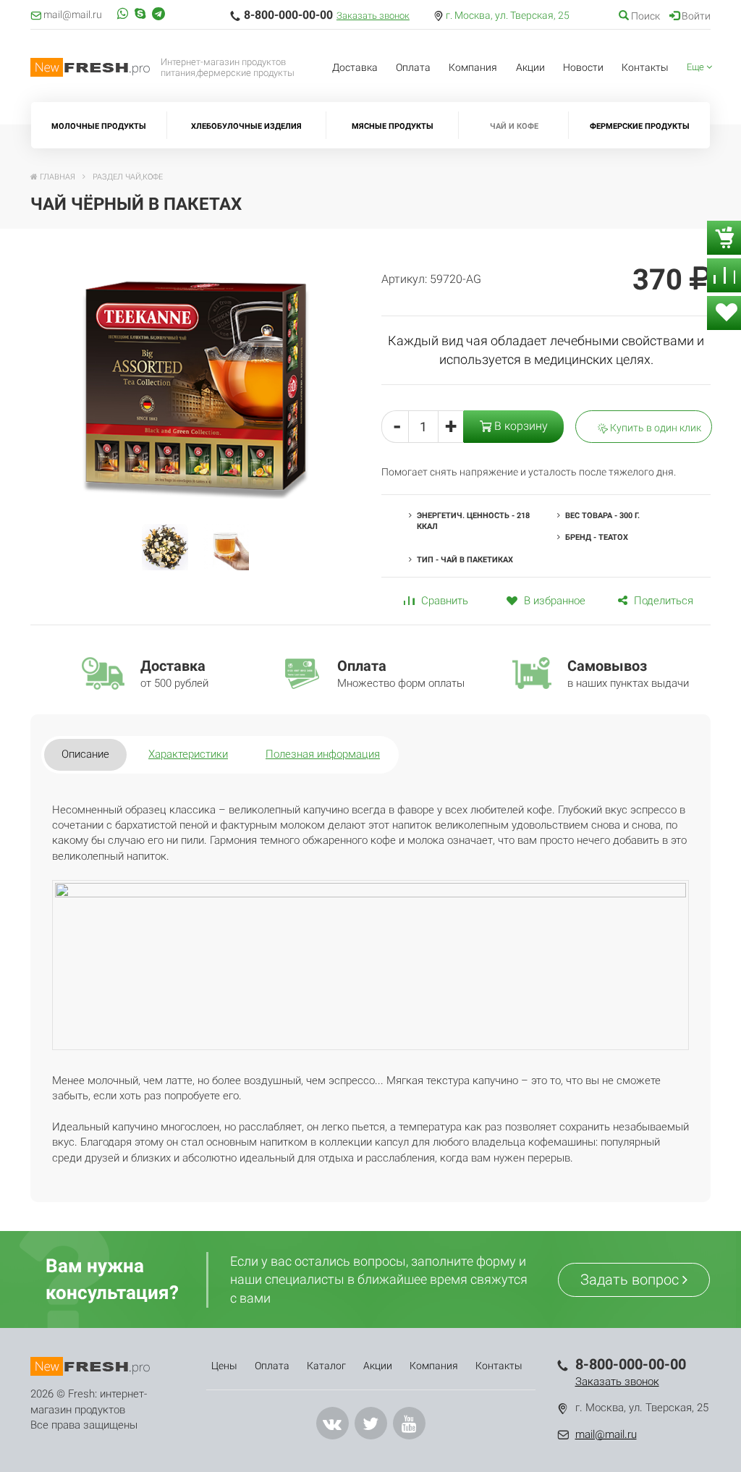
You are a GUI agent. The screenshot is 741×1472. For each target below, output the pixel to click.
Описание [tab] (85, 754)
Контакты (645, 67)
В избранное (553, 600)
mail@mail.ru (606, 1434)
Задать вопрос (631, 1279)
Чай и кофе (514, 126)
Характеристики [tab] (188, 754)
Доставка (355, 67)
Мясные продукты (392, 126)
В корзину (519, 426)
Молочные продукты (98, 126)
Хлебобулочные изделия (246, 126)
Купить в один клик (654, 427)
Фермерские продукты (640, 126)
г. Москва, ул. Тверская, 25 (507, 15)
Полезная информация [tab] (323, 754)
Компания (473, 67)
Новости (583, 67)
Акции (530, 67)
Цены (224, 1365)
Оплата (413, 67)
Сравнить (443, 600)
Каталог (326, 1365)
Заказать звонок (373, 15)
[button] (699, 68)
